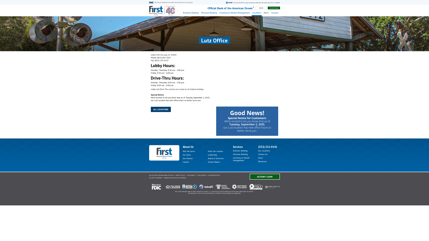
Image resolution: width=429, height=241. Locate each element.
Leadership (212, 155)
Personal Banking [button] (209, 12)
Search (261, 8)
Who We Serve (189, 151)
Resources (262, 161)
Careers (186, 162)
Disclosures (202, 175)
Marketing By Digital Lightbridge (175, 178)
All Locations (160, 109)
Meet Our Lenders (215, 151)
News (266, 12)
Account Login (274, 8)
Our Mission (188, 158)
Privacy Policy (180, 175)
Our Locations (264, 150)
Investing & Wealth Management (234, 12)
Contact (275, 12)
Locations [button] (256, 12)
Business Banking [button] (191, 12)
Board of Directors (216, 158)
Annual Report (214, 162)
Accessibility (191, 175)
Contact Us (262, 154)
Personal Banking (240, 154)
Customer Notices (214, 175)
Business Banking (240, 150)
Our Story (187, 155)
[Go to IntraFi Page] (253, 2)
